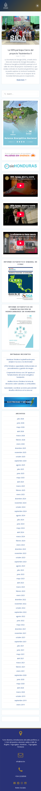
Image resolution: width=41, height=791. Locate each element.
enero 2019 (21, 705)
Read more (20, 80)
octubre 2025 (20, 457)
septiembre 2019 (20, 700)
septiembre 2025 (20, 461)
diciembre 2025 (20, 448)
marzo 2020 (20, 692)
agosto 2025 (20, 465)
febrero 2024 (20, 541)
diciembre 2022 (20, 599)
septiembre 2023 (20, 562)
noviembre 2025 (20, 452)
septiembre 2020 (20, 675)
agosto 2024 (20, 515)
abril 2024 (20, 532)
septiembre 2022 (20, 612)
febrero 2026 (20, 440)
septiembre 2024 (20, 511)
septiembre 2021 (20, 642)
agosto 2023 (20, 566)
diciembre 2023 (20, 549)
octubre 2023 (20, 557)
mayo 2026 (20, 427)
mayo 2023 (20, 578)
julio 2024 (20, 520)
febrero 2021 (20, 667)
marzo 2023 (20, 587)
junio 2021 (20, 650)
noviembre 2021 (20, 633)
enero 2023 (21, 595)
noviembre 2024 (20, 503)
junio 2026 (20, 423)
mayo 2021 (20, 654)
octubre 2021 (20, 637)
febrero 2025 (20, 490)
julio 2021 (20, 646)
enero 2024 (21, 545)
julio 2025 (20, 469)
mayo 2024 (20, 528)
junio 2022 (20, 621)
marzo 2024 (20, 536)
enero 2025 (21, 494)
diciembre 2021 (20, 629)
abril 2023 (20, 583)
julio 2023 (20, 570)
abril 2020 (20, 688)
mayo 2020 (20, 684)
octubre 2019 (20, 696)
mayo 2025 (20, 478)
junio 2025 (20, 473)
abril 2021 (20, 658)
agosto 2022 (20, 616)
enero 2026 (21, 444)
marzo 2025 (20, 486)
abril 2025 (20, 482)
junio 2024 (20, 524)
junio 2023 (20, 574)
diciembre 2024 (20, 499)
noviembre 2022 (20, 604)
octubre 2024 (20, 507)
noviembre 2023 (20, 553)
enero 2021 (21, 671)
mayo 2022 (20, 625)
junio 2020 (20, 679)
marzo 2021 (20, 663)
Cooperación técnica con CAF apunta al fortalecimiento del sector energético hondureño (20, 374)
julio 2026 (20, 419)
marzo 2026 (20, 436)
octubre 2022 (20, 608)
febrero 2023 (20, 591)
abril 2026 (20, 431)
